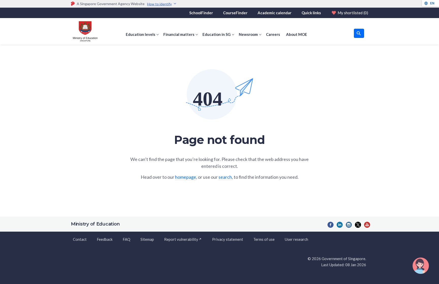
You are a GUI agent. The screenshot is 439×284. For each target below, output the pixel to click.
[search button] (359, 33)
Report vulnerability (181, 239)
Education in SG (216, 34)
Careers (273, 34)
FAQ (126, 239)
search (225, 177)
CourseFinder (235, 12)
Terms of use (264, 239)
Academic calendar (274, 12)
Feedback (105, 239)
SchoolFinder (201, 12)
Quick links (311, 12)
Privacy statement (227, 239)
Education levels (140, 34)
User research (296, 239)
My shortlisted (353, 12)
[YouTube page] (367, 225)
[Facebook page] (330, 225)
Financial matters (178, 34)
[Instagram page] (349, 225)
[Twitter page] (358, 225)
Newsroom (248, 34)
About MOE (296, 34)
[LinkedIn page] (340, 225)
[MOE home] (84, 31)
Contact (80, 239)
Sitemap (147, 239)
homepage (185, 177)
